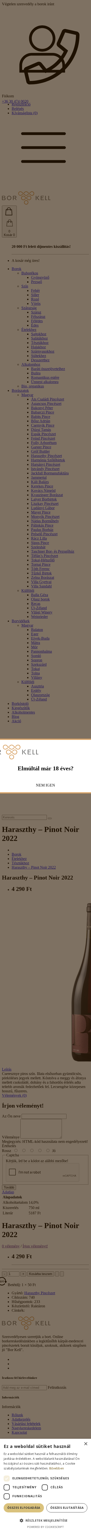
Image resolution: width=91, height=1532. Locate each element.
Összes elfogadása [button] (23, 1508)
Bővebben (56, 1468)
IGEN (50, 785)
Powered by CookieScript (45, 1527)
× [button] (85, 1444)
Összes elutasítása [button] (66, 1508)
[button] (45, 1520)
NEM (40, 785)
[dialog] (45, 1485)
